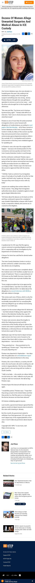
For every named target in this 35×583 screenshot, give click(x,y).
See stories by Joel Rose (18, 463)
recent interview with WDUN (20, 291)
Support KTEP (6, 555)
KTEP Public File (7, 558)
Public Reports (7, 565)
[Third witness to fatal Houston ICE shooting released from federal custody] (8, 514)
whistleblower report (24, 355)
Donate (30, 2)
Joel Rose (9, 32)
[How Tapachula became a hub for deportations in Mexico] (8, 483)
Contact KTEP (6, 562)
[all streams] (33, 581)
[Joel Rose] (5, 446)
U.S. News (6, 432)
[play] (2, 581)
